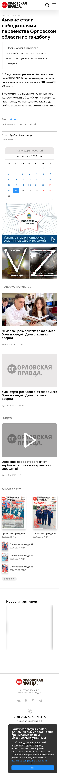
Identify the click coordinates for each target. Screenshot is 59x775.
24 (9, 190)
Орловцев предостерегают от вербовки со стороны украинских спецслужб (26, 465)
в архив (8, 578)
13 (29, 179)
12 (22, 179)
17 (9, 184)
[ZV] (29, 278)
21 (36, 184)
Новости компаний (16, 287)
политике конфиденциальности (29, 760)
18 (16, 184)
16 (50, 179)
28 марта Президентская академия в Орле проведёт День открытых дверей (28, 334)
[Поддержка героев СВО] (29, 242)
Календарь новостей (29, 150)
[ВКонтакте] (21, 124)
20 (29, 184)
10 (9, 179)
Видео (7, 418)
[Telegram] (35, 124)
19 (22, 184)
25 (16, 190)
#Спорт (14, 119)
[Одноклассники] (26, 124)
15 (43, 179)
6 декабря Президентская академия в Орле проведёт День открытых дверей (29, 395)
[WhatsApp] (30, 124)
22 (43, 184)
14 (36, 179)
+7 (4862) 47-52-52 (23, 717)
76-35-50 (41, 717)
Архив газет (11, 489)
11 (16, 179)
